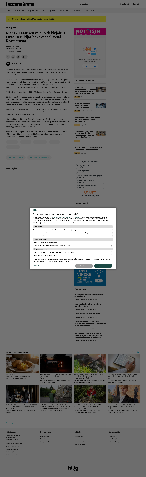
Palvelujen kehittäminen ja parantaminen (46, 236)
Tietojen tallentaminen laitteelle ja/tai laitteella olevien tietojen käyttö (55, 230)
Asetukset (84, 266)
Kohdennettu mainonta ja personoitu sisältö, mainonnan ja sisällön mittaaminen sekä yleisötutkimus (64, 233)
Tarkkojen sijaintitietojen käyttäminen (45, 243)
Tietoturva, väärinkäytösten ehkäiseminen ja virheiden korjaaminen (54, 252)
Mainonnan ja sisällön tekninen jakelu (45, 255)
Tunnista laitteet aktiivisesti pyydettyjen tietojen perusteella (52, 246)
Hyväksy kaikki (103, 266)
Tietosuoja (36, 266)
